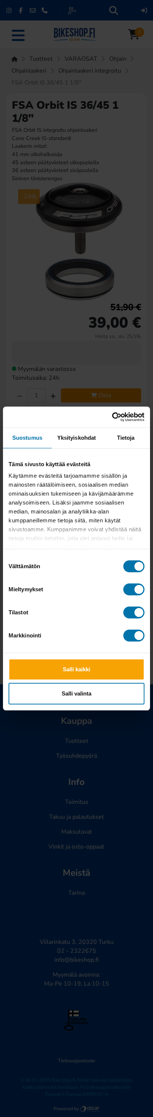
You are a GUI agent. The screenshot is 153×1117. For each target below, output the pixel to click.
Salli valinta (76, 693)
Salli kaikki (76, 669)
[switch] (133, 589)
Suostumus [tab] (27, 438)
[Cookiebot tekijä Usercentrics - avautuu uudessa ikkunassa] (111, 417)
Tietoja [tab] (126, 438)
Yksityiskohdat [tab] (76, 438)
